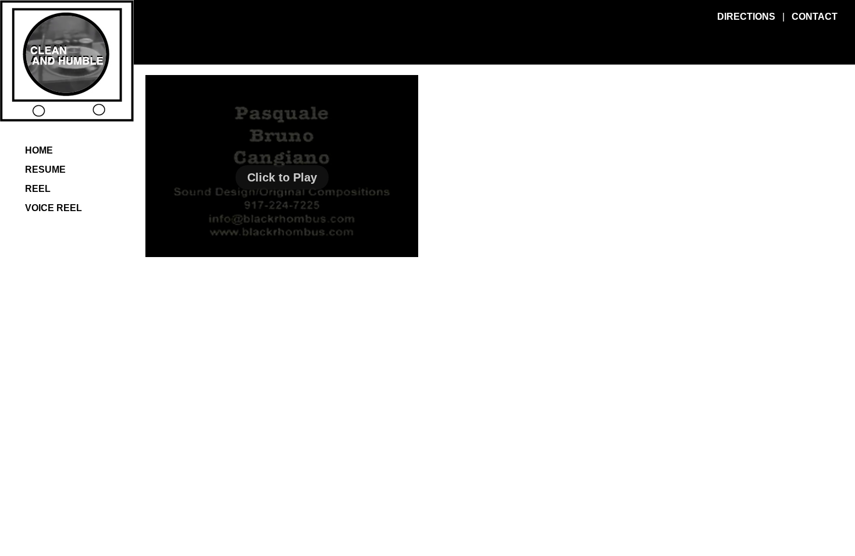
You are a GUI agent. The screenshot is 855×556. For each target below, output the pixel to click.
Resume (45, 169)
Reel (38, 189)
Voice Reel (53, 208)
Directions (746, 17)
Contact (815, 17)
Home (39, 150)
